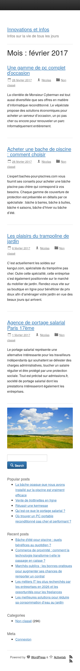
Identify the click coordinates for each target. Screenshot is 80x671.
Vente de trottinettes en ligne (36, 500)
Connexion (23, 639)
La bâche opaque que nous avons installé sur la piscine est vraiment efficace (40, 489)
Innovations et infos (28, 29)
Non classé (23, 621)
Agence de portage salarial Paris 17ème (36, 325)
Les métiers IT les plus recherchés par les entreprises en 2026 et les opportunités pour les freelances (43, 586)
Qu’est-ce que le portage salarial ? (40, 510)
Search (19, 465)
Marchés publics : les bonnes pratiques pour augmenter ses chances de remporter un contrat (43, 570)
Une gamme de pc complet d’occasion (36, 70)
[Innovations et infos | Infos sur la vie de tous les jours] (40, 427)
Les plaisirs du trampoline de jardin (38, 238)
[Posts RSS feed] (71, 656)
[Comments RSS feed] (71, 660)
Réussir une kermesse (31, 505)
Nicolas (46, 80)
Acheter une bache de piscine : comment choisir (39, 151)
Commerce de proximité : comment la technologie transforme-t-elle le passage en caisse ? (42, 555)
